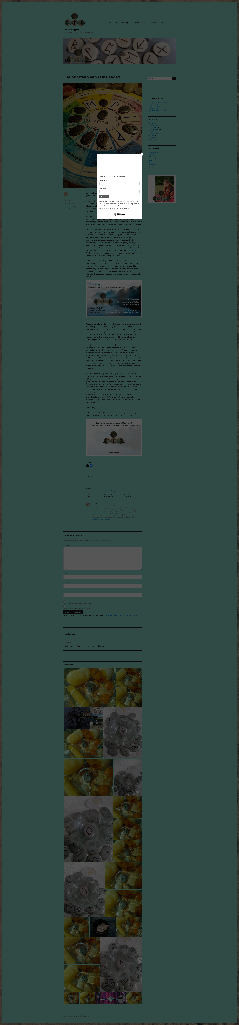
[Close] (142, 154)
